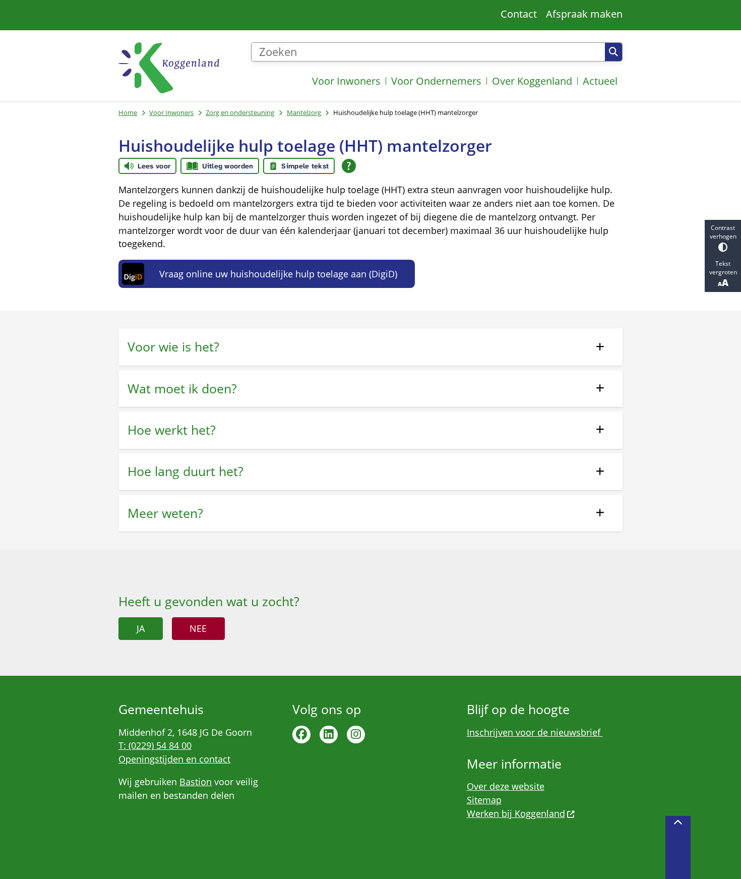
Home (127, 112)
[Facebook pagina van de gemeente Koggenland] (301, 735)
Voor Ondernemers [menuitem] (436, 81)
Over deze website (505, 786)
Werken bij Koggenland (516, 813)
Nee (198, 628)
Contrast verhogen (723, 232)
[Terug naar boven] (678, 847)
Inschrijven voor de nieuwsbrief (535, 732)
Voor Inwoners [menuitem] (346, 81)
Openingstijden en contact (174, 759)
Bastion (195, 782)
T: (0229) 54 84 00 (155, 745)
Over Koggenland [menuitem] (532, 81)
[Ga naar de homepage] (168, 67)
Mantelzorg (304, 112)
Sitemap (484, 800)
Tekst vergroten (723, 267)
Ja (141, 628)
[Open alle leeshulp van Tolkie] (349, 166)
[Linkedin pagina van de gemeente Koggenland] (329, 735)
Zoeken (613, 52)
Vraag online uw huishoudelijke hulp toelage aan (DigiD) (278, 274)
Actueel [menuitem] (600, 81)
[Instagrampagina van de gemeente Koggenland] (356, 735)
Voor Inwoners (171, 112)
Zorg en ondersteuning (240, 112)
